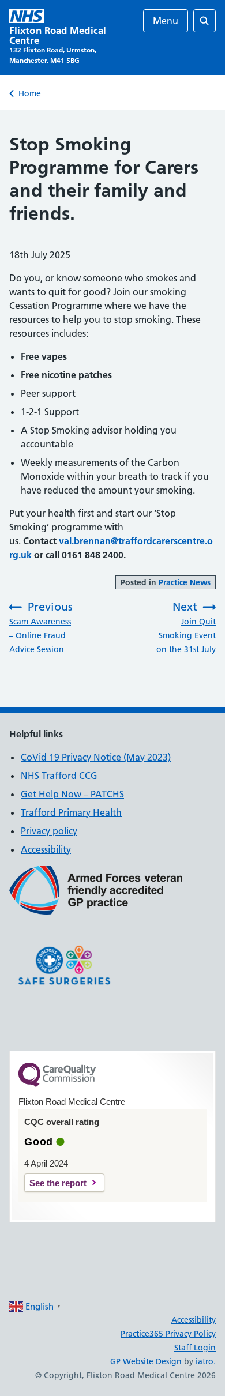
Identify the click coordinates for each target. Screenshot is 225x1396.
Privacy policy (49, 831)
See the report (58, 1183)
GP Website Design (146, 1361)
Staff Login (195, 1347)
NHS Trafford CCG (59, 775)
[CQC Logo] (57, 1084)
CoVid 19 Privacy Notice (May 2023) (96, 757)
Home (29, 93)
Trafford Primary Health (71, 812)
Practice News (185, 582)
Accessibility (46, 849)
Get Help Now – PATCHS (72, 794)
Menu (165, 21)
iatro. (206, 1361)
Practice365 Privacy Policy (168, 1334)
